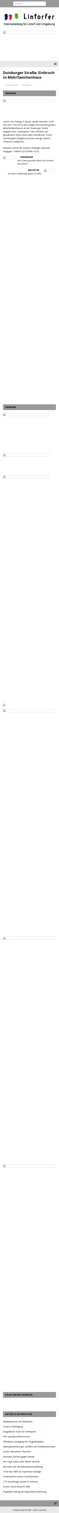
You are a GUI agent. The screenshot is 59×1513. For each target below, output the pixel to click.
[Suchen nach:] (29, 3)
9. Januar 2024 (11, 85)
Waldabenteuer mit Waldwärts (18, 1421)
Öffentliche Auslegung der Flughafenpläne (23, 1441)
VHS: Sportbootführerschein (16, 1436)
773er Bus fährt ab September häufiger (22, 1471)
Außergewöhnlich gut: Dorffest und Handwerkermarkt (29, 1446)
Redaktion (27, 85)
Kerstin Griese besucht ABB (16, 1486)
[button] (54, 64)
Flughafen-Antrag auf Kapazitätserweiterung (24, 1491)
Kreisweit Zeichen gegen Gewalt (18, 1456)
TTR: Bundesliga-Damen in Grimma (20, 1481)
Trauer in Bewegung (13, 1426)
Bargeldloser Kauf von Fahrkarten (19, 1431)
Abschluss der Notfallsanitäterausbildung (23, 1466)
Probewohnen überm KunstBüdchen (21, 1476)
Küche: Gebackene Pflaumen (17, 1451)
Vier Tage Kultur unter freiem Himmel (21, 1461)
